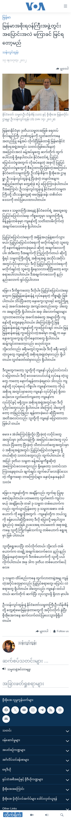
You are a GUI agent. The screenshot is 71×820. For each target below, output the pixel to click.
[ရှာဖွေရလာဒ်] (62, 815)
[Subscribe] (6, 719)
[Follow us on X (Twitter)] (15, 710)
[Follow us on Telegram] (42, 710)
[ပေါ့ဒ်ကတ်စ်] (60, 710)
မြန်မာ (6, 17)
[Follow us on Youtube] (24, 710)
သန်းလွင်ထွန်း (10, 52)
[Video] (32, 815)
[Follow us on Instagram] (33, 710)
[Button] (62, 69)
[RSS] (51, 710)
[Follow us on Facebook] (6, 710)
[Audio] (47, 815)
